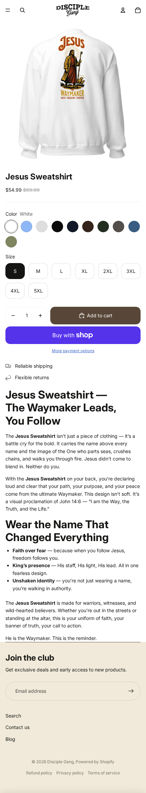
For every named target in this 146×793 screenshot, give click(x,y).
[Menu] (8, 10)
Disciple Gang (60, 761)
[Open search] (22, 10)
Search (13, 716)
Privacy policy (70, 772)
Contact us (17, 727)
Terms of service (104, 772)
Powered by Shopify (95, 761)
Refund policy (39, 772)
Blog (10, 739)
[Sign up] (131, 691)
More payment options (73, 350)
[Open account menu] (122, 10)
